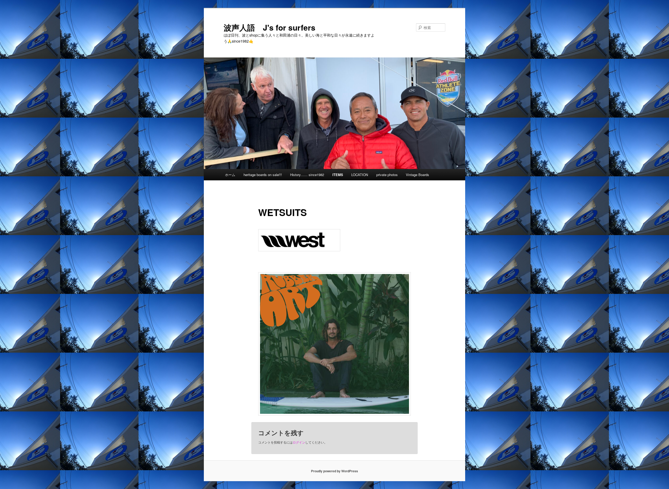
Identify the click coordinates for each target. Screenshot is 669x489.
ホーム (230, 174)
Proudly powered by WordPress (334, 471)
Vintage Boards (417, 174)
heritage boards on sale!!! (263, 174)
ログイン (299, 442)
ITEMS (337, 174)
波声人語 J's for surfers (269, 27)
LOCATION (359, 174)
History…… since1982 (307, 174)
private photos (387, 174)
